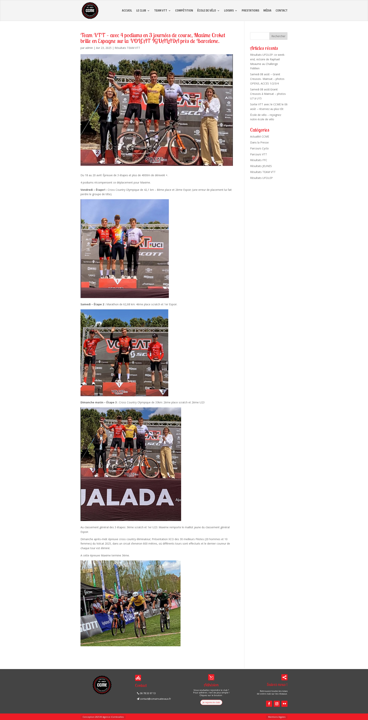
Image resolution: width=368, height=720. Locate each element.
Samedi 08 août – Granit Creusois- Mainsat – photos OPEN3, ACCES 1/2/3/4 (267, 78)
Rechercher (278, 36)
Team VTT (160, 10)
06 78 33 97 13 (148, 693)
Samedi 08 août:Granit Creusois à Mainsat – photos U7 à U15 (268, 94)
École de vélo (206, 10)
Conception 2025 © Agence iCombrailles (103, 716)
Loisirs (229, 10)
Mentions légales (276, 716)
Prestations (250, 10)
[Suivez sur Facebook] (269, 704)
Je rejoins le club (211, 702)
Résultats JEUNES (261, 166)
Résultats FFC (258, 160)
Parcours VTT (258, 154)
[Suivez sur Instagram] (277, 704)
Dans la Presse (259, 142)
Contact (282, 10)
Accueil (127, 10)
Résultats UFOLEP (261, 178)
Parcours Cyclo (259, 148)
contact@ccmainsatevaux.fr (155, 698)
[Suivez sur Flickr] (284, 704)
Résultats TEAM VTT (127, 48)
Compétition (184, 10)
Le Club (141, 10)
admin (89, 48)
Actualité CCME (259, 136)
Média (267, 10)
